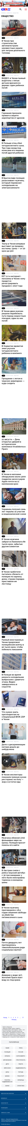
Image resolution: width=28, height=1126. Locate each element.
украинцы (21, 1080)
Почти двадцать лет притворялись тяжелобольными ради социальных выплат (13, 946)
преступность (20, 1060)
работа (21, 1064)
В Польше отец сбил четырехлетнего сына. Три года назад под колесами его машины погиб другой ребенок (13, 148)
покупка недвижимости (7, 1081)
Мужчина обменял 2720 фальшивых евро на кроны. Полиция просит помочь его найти (13, 841)
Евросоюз (7, 1068)
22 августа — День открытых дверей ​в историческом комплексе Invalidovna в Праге (13, 444)
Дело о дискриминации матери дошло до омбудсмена (13, 746)
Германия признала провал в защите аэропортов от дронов (13, 115)
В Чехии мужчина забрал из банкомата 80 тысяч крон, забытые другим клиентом (13, 543)
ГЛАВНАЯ (3, 13)
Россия (20, 1052)
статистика (20, 1086)
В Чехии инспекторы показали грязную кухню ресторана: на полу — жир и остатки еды (14, 778)
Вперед (14, 1019)
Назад (5, 1017)
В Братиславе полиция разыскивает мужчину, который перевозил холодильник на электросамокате (13, 183)
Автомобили (7, 1060)
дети (7, 1064)
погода (20, 1072)
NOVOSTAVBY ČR (4, 1103)
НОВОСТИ (9, 13)
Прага (20, 1048)
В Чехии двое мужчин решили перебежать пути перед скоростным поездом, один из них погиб (14, 316)
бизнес (7, 1076)
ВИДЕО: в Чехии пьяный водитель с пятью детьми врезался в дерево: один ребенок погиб (13, 83)
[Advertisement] (14, 206)
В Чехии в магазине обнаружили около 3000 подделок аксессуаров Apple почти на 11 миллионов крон (14, 479)
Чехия (7, 1048)
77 (23, 1017)
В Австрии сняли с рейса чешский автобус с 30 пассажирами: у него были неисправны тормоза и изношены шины (13, 876)
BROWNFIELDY (4, 1098)
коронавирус (20, 1056)
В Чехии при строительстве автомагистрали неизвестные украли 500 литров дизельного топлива (13, 47)
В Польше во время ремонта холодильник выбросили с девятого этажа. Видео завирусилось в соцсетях (13, 681)
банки (7, 1086)
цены (7, 1072)
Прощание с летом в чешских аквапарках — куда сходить (13, 381)
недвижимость (21, 1068)
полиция (7, 1052)
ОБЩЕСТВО (16, 13)
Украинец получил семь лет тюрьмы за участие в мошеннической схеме (14, 511)
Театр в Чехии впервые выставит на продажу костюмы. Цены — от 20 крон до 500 (13, 247)
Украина (7, 1056)
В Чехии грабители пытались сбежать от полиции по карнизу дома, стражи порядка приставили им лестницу (13, 578)
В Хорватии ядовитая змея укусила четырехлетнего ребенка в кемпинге (12, 349)
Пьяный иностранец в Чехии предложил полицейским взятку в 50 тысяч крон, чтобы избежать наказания (13, 645)
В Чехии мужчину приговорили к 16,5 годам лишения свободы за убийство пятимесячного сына (14, 912)
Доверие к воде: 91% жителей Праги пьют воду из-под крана (12, 977)
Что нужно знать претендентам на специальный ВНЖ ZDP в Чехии (13, 715)
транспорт (20, 1076)
